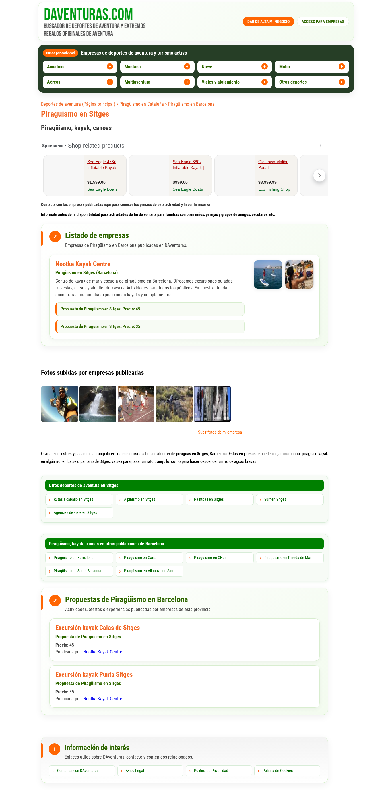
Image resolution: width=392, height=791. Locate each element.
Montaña (133, 66)
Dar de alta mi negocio (268, 21)
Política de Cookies (278, 770)
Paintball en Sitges (209, 499)
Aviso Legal (135, 770)
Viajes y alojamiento (221, 82)
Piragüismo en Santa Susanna (77, 570)
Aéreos (53, 82)
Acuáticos (56, 66)
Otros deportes (293, 82)
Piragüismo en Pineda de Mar (287, 557)
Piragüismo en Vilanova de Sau (148, 570)
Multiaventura (137, 82)
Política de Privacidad (211, 770)
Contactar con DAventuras (77, 770)
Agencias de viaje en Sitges (75, 512)
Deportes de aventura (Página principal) (78, 104)
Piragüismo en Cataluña (141, 104)
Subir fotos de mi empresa (220, 432)
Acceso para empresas (323, 21)
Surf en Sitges (275, 499)
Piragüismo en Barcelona (191, 104)
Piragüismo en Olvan (210, 557)
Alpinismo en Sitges (139, 499)
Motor (284, 66)
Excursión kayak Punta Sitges (94, 674)
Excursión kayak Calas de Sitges (97, 628)
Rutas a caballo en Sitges (73, 499)
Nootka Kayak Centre (82, 264)
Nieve (207, 66)
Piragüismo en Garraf (141, 557)
